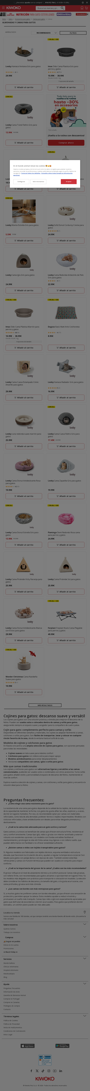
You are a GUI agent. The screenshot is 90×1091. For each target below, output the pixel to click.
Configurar (21, 181)
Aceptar (69, 181)
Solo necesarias (38, 181)
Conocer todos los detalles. (31, 173)
